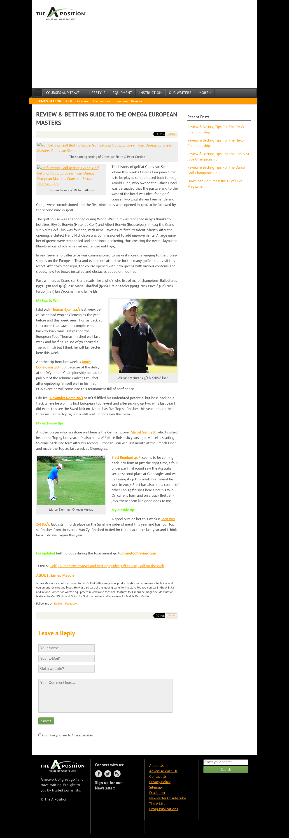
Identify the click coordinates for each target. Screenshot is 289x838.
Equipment (122, 92)
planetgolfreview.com (139, 553)
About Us (156, 765)
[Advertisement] (144, 54)
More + (205, 92)
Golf (69, 101)
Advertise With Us (163, 771)
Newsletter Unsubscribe (167, 798)
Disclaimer (157, 792)
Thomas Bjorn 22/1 (65, 309)
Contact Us (158, 776)
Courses (82, 101)
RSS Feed (117, 773)
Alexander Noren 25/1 (66, 398)
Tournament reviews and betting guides (88, 565)
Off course (129, 565)
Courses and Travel (64, 92)
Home (37, 92)
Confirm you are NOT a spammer (67, 735)
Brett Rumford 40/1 (126, 457)
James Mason (49, 101)
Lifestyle (97, 92)
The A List (157, 803)
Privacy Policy (159, 782)
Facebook (71, 603)
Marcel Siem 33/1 (143, 432)
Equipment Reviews (129, 101)
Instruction (150, 92)
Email (171, 134)
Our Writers (180, 92)
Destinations (101, 101)
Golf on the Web (151, 565)
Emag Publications (163, 809)
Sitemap (155, 787)
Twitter (58, 603)
